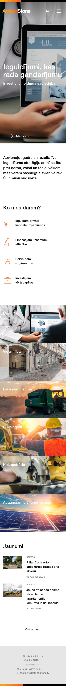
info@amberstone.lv (37, 673)
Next (12, 136)
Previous (4, 136)
